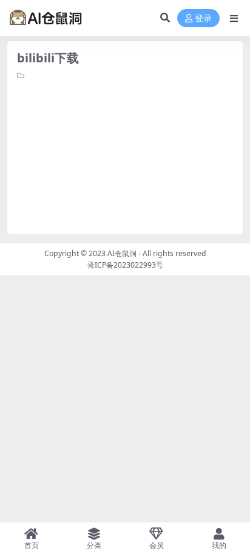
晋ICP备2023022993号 (125, 265)
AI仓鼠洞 (122, 253)
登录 (203, 18)
